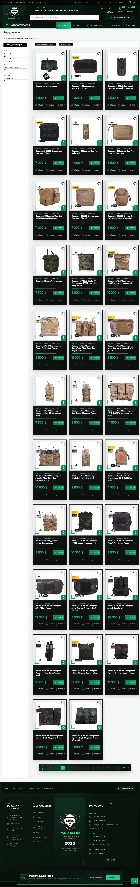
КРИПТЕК (7, 75)
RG (5, 72)
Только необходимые (96, 877)
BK (5, 56)
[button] (17, 25)
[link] (50, 80)
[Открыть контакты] (134, 881)
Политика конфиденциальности (70, 848)
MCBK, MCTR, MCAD (11, 67)
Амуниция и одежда (23, 38)
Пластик (7, 81)
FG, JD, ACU (8, 61)
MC (5, 64)
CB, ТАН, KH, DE (9, 59)
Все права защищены (70, 850)
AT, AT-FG (7, 53)
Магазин (11, 38)
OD (5, 70)
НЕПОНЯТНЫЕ (8, 78)
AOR (5, 50)
